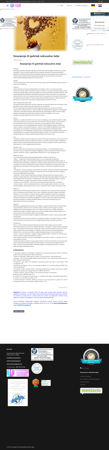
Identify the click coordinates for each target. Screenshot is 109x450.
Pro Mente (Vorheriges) (81, 5)
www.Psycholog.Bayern (14, 361)
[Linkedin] (101, 1)
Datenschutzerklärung (85, 376)
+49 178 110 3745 (12, 1)
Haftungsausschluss (85, 382)
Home (61, 5)
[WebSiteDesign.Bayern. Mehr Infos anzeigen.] (98, 48)
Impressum (82, 384)
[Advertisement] (82, 165)
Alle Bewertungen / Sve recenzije (81, 77)
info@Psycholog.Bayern (25, 1)
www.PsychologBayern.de (14, 364)
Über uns (69, 5)
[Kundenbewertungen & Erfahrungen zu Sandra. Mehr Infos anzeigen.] (99, 20)
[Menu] (8, 5)
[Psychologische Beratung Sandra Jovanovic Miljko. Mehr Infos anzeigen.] (98, 36)
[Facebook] (99, 1)
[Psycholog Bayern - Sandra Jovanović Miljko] (11, 12)
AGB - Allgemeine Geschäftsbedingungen (90, 379)
